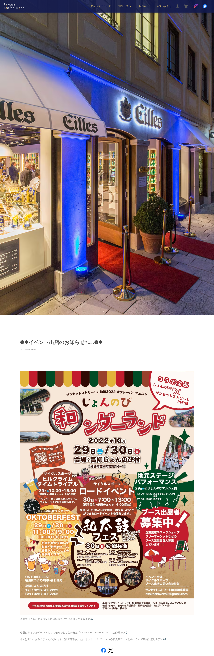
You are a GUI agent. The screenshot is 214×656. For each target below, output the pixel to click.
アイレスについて (101, 6)
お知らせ (144, 6)
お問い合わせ (164, 6)
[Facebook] (205, 6)
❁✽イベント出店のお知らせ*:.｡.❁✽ (61, 342)
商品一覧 (123, 6)
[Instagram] (196, 6)
